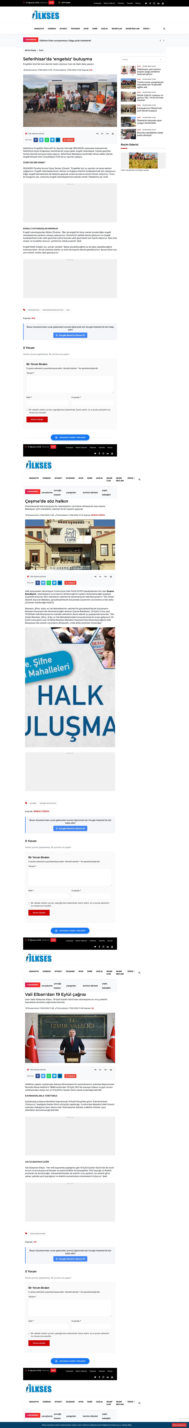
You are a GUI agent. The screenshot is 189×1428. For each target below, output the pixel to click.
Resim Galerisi (109, 3)
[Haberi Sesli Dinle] (97, 133)
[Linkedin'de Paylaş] (58, 140)
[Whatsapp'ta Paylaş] (47, 140)
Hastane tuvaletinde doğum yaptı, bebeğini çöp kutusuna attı (107, 492)
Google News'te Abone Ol (71, 335)
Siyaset (63, 29)
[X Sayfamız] (146, 3)
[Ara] (161, 59)
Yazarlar (130, 3)
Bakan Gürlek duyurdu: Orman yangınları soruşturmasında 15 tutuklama (74, 492)
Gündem (52, 29)
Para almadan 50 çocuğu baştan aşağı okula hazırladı (66, 40)
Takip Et (69, 140)
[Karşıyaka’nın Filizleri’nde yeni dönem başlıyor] (128, 109)
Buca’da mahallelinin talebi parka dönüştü (150, 133)
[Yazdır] (113, 133)
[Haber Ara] (163, 28)
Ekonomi (75, 29)
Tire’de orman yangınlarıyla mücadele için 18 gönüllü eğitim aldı (150, 84)
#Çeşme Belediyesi (48, 803)
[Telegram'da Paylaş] (52, 140)
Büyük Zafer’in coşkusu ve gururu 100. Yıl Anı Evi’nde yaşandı (150, 97)
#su (68, 310)
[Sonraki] (164, 40)
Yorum (30, 373)
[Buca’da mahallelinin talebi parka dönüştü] (128, 134)
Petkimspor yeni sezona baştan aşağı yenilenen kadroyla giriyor (149, 71)
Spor (86, 29)
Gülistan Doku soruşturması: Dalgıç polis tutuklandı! (48, 492)
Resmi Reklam (132, 29)
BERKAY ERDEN (98, 515)
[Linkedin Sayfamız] (158, 3)
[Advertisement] (118, 16)
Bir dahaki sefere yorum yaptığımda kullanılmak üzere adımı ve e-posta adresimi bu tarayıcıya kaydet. (69, 411)
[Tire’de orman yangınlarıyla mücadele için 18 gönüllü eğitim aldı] (128, 83)
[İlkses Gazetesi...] (45, 14)
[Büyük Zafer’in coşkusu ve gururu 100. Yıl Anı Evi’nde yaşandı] (128, 96)
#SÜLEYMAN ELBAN (37, 1234)
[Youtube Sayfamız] (163, 3)
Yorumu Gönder (37, 419)
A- (102, 133)
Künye (138, 3)
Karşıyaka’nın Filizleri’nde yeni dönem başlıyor (149, 109)
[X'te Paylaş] (41, 140)
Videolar (121, 3)
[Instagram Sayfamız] (154, 3)
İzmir (94, 29)
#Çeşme (33, 803)
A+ (107, 133)
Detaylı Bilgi (126, 1425)
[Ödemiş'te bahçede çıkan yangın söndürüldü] (128, 122)
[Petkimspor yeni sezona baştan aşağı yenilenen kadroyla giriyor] (128, 71)
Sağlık (104, 29)
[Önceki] (160, 40)
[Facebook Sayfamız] (150, 3)
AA (92, 1008)
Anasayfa (97, 3)
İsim (29, 397)
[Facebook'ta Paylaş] (36, 140)
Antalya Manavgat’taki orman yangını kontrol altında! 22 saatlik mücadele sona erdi (90, 492)
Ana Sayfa (31, 50)
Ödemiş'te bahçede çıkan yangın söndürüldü (149, 121)
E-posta (76, 397)
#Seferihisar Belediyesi (53, 310)
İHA (90, 70)
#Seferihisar (33, 310)
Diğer (146, 29)
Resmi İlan (117, 29)
